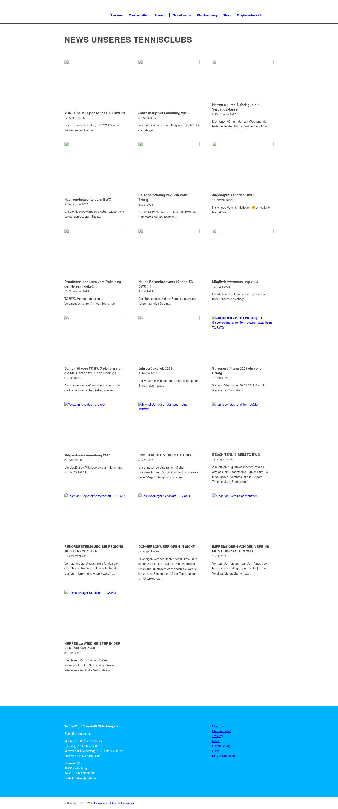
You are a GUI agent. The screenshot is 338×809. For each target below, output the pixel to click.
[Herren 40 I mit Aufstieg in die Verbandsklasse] (243, 80)
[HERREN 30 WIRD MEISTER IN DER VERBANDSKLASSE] (95, 615)
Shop (215, 751)
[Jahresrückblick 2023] (169, 340)
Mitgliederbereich (223, 755)
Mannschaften (221, 731)
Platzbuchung (221, 745)
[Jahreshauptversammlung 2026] (169, 84)
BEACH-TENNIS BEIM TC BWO (236, 454)
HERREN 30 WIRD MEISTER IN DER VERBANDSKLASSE (92, 645)
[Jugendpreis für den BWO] (243, 166)
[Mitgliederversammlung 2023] (95, 427)
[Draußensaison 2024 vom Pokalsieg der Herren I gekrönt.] (95, 253)
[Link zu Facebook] (270, 802)
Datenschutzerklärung (121, 803)
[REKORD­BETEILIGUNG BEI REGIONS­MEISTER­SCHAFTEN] (95, 518)
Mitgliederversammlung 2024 (235, 281)
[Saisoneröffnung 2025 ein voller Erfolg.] (169, 166)
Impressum (100, 803)
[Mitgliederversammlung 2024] (243, 253)
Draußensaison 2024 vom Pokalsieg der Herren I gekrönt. (92, 284)
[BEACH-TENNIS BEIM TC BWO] (243, 426)
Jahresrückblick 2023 (155, 368)
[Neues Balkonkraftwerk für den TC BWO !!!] (169, 253)
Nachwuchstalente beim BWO (87, 199)
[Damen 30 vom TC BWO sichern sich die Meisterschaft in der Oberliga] (95, 340)
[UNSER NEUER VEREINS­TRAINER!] (169, 427)
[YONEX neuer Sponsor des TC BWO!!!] (95, 84)
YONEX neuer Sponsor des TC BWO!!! (94, 113)
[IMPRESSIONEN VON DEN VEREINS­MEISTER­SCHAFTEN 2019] (243, 518)
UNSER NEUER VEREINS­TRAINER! (166, 455)
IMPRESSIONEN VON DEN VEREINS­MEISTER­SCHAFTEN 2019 (241, 548)
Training (217, 736)
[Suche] (269, 15)
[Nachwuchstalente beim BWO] (95, 168)
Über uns (218, 726)
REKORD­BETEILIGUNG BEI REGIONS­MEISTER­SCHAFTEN (94, 548)
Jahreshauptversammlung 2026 (163, 113)
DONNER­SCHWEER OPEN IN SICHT (166, 546)
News (216, 741)
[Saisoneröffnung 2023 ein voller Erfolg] (243, 340)
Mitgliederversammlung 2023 (87, 455)
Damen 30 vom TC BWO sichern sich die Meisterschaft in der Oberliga (93, 370)
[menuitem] (116, 15)
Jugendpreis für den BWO (233, 195)
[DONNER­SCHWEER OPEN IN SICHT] (169, 518)
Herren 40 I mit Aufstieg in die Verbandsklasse (235, 106)
